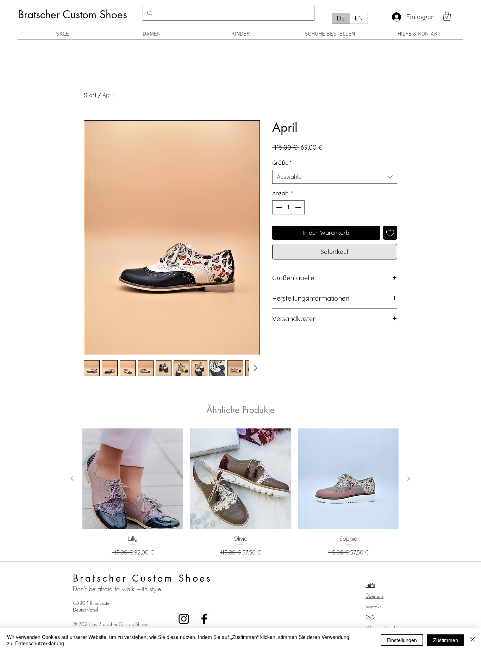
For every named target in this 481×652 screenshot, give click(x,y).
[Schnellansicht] (132, 478)
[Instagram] (184, 619)
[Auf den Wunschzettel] (390, 233)
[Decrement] (278, 207)
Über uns (374, 596)
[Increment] (299, 207)
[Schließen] (472, 640)
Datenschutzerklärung (39, 643)
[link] (447, 16)
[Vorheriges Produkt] (72, 478)
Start (90, 95)
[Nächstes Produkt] (409, 478)
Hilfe (370, 585)
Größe (282, 162)
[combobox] (334, 177)
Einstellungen (402, 640)
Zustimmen (445, 640)
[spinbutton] (288, 207)
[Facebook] (204, 619)
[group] (240, 492)
